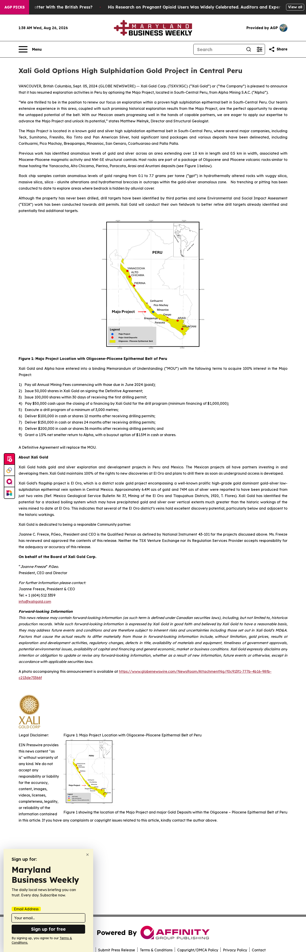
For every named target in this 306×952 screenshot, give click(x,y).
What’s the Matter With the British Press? (50, 7)
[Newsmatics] (9, 492)
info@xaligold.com (35, 601)
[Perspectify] (9, 470)
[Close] (87, 854)
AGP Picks (14, 7)
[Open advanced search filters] (259, 49)
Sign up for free (48, 929)
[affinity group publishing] (9, 481)
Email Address (26, 909)
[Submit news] (9, 459)
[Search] (248, 49)
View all (295, 7)
